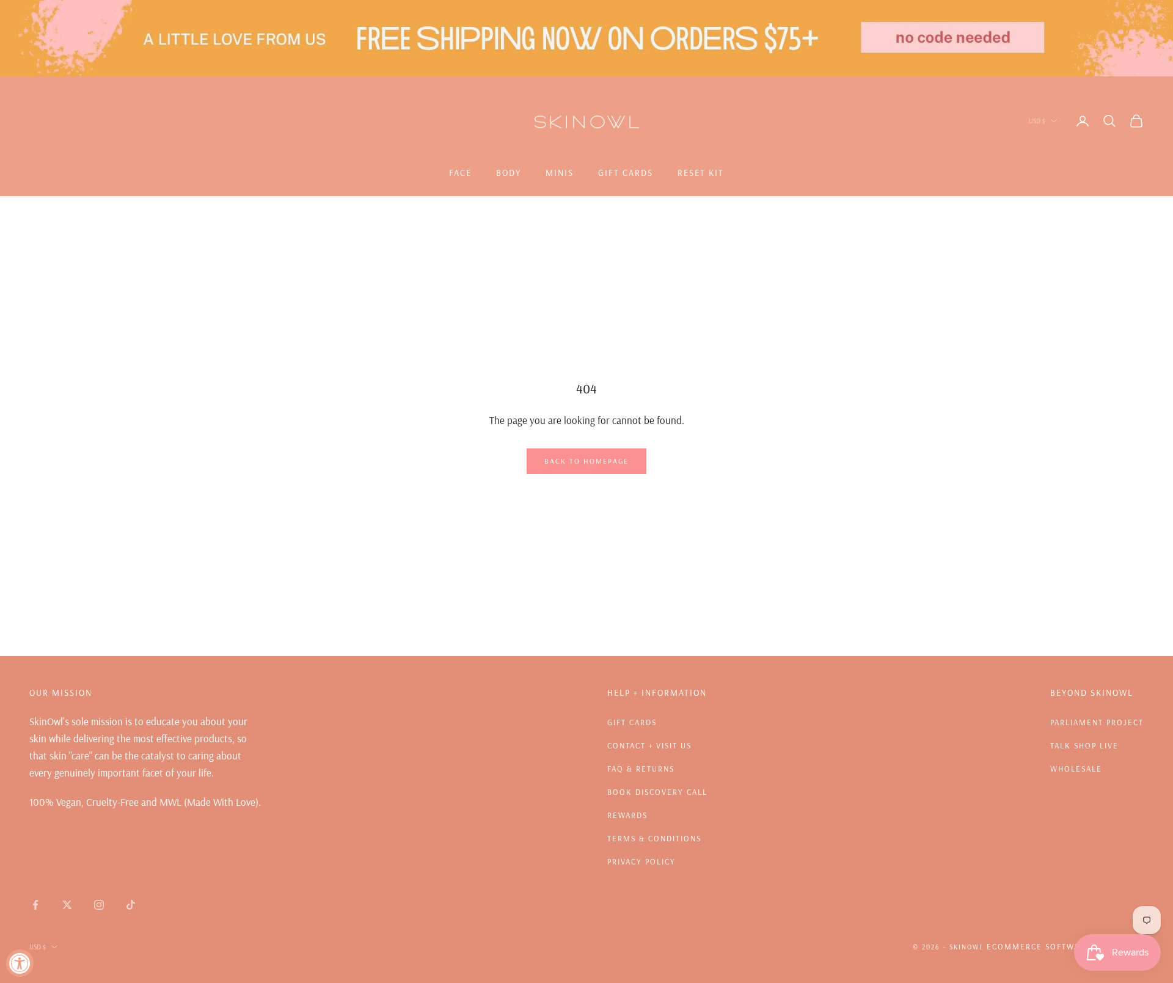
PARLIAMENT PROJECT (1097, 722)
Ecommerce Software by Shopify (1065, 946)
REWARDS (627, 815)
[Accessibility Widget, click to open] (20, 963)
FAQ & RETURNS (640, 768)
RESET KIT (701, 172)
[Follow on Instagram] (99, 905)
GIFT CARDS (625, 172)
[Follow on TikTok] (131, 905)
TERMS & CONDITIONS (654, 838)
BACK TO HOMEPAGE (586, 461)
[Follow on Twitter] (67, 905)
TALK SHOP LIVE (1084, 745)
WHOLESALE (1076, 768)
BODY (508, 172)
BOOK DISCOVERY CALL (657, 792)
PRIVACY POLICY (641, 861)
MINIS (560, 172)
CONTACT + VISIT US (649, 745)
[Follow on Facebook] (35, 905)
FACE (460, 172)
